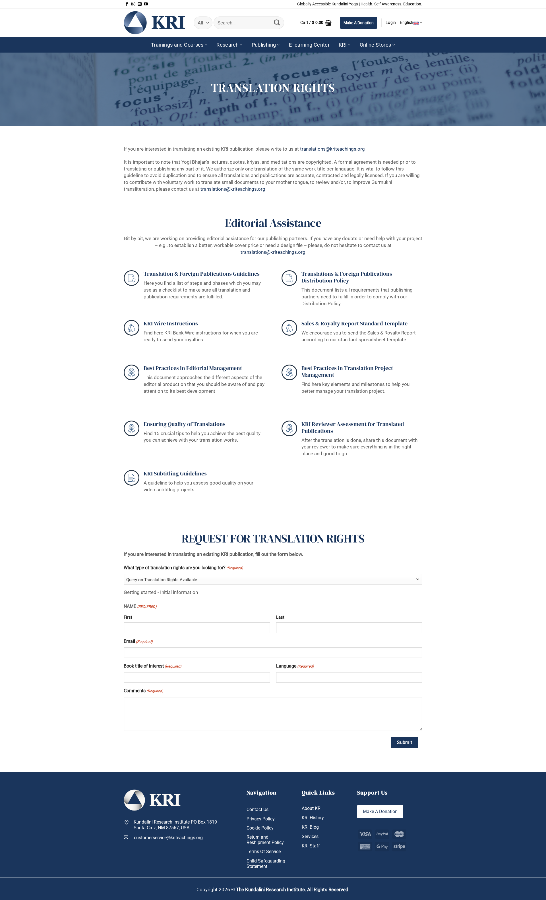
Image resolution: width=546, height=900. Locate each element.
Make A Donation (359, 22)
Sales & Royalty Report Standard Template (354, 323)
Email (138, 641)
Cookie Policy (260, 828)
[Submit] (276, 22)
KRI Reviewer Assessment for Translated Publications (352, 427)
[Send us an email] (140, 4)
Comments (143, 690)
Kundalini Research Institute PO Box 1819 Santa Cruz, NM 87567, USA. (175, 824)
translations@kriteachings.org (332, 149)
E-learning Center (309, 45)
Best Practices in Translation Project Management (347, 371)
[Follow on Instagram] (133, 4)
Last (280, 617)
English (406, 22)
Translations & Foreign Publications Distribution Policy (346, 277)
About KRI (312, 808)
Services (310, 836)
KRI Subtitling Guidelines (175, 473)
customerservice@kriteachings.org (168, 837)
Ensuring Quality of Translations (185, 424)
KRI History (313, 817)
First (128, 617)
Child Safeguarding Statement (266, 863)
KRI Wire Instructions (171, 323)
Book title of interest (152, 666)
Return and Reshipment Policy (265, 839)
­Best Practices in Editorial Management (193, 368)
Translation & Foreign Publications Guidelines (202, 274)
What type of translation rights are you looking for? (183, 567)
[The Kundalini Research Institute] (154, 22)
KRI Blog (310, 827)
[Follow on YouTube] (146, 4)
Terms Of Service (264, 851)
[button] (316, 22)
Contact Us (257, 809)
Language (295, 666)
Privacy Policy (261, 819)
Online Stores (375, 45)
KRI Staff (311, 846)
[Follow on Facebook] (127, 4)
